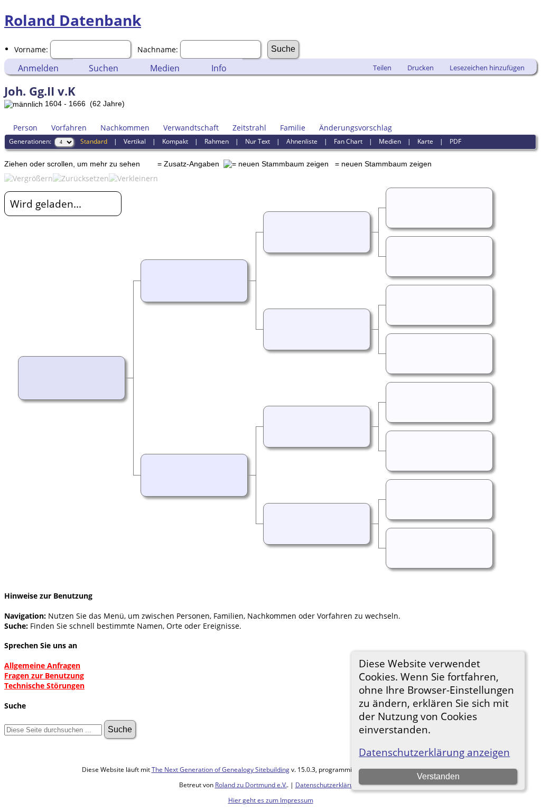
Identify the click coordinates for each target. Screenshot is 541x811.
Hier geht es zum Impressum (270, 800)
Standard (93, 141)
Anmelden (38, 68)
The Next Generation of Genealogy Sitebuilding (221, 769)
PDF (455, 141)
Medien (165, 68)
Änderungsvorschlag (355, 128)
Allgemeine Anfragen (42, 665)
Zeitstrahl (249, 128)
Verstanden (438, 776)
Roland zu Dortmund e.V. (251, 784)
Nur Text (257, 141)
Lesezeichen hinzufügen (487, 67)
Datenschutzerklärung (328, 784)
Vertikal (135, 141)
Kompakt (175, 141)
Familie (292, 128)
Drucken (420, 67)
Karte (425, 141)
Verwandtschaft (191, 128)
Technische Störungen (44, 686)
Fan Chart (348, 141)
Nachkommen (125, 128)
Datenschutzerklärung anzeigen (434, 752)
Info (219, 68)
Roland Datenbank (72, 20)
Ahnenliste (302, 141)
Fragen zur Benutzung (44, 675)
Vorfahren (69, 128)
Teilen (382, 67)
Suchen (103, 68)
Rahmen (216, 141)
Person (25, 128)
